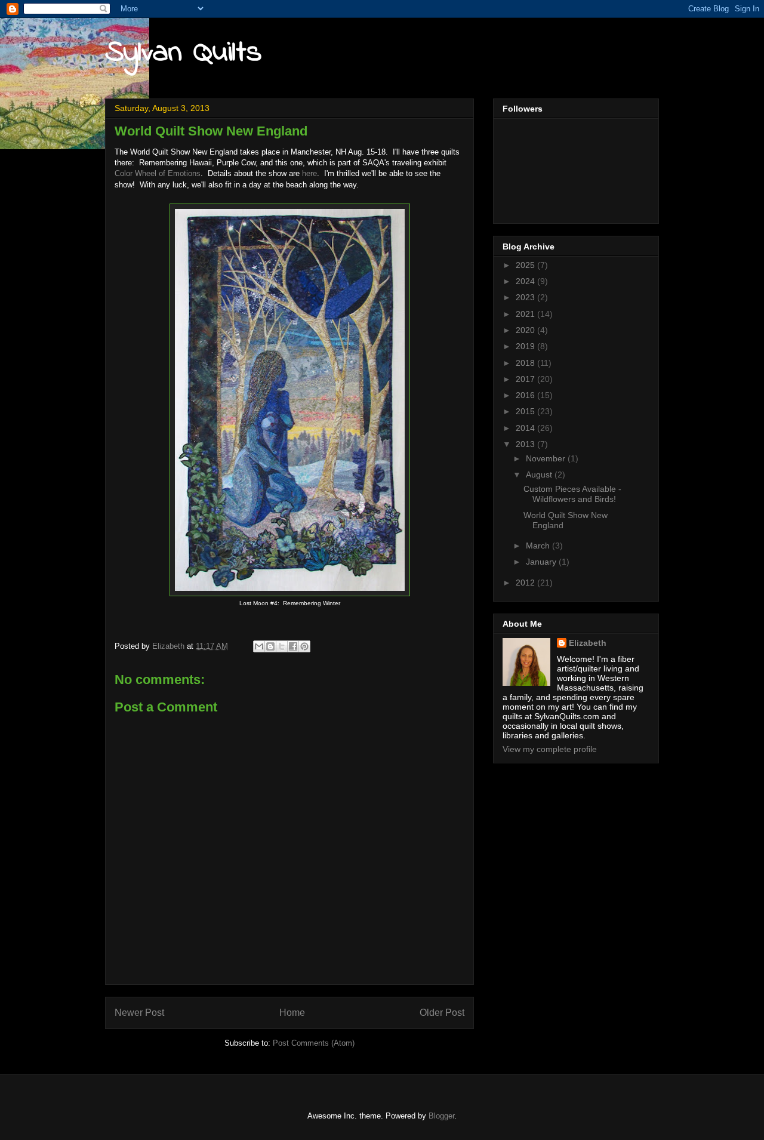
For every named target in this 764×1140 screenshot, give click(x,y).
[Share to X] (282, 646)
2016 (526, 395)
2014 (526, 428)
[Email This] (259, 646)
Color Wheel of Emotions (158, 173)
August (540, 474)
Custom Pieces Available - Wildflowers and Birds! (572, 494)
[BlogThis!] (270, 646)
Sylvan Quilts (183, 53)
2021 (526, 314)
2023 (526, 297)
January (542, 561)
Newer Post (139, 1012)
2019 (526, 346)
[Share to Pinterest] (304, 646)
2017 (526, 379)
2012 (526, 582)
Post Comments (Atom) (314, 1043)
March (539, 545)
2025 (526, 265)
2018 (526, 363)
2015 (526, 411)
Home (292, 1012)
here (309, 173)
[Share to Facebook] (293, 646)
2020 (526, 330)
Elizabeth (587, 643)
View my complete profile (550, 749)
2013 (526, 444)
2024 (526, 281)
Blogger (441, 1115)
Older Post (442, 1012)
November (547, 458)
